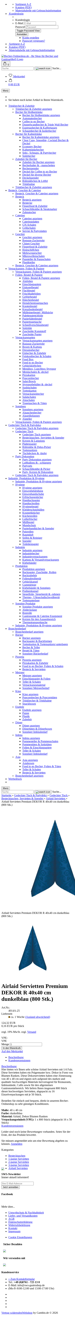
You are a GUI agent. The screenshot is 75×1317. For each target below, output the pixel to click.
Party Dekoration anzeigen (37, 459)
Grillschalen (29, 227)
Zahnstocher (29, 212)
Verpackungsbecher (33, 393)
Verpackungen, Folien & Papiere (26, 268)
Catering (20, 215)
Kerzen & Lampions (33, 440)
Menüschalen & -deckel (35, 371)
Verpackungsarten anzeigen (37, 340)
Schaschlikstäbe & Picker (36, 468)
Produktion (21, 566)
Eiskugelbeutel (30, 287)
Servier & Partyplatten (34, 231)
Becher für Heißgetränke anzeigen (41, 115)
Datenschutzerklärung (20, 1221)
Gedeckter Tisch (24, 431)
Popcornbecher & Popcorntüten (39, 697)
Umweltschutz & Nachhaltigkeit (26, 1212)
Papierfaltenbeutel (32, 318)
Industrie (20, 547)
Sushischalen (29, 387)
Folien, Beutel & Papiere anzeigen (41, 278)
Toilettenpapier (30, 544)
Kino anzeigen (30, 694)
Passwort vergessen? (33, 40)
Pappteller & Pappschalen (36, 259)
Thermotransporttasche (34, 622)
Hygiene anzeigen (32, 487)
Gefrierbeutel (29, 296)
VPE (4, 1040)
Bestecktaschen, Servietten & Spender (43, 437)
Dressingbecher (30, 350)
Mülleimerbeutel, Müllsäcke (37, 312)
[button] (14, 83)
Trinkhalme (28, 184)
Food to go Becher (32, 362)
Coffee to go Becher (33, 121)
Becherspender (30, 168)
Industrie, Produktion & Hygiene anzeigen (38, 481)
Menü (5, 90)
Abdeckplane (29, 609)
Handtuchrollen (30, 503)
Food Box (27, 359)
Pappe (25, 713)
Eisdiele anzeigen (32, 709)
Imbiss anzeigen (31, 738)
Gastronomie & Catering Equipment (42, 616)
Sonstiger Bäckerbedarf (35, 653)
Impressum (14, 1231)
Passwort (20, 26)
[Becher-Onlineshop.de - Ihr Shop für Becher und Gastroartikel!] (37, 59)
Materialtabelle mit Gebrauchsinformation (38, 10)
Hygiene (20, 484)
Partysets (27, 465)
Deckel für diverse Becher (36, 174)
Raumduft (27, 534)
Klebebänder (29, 562)
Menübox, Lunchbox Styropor (39, 368)
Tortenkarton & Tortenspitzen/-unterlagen (45, 644)
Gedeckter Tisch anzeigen (36, 434)
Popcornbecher (30, 378)
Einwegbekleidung (32, 490)
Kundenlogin (16, 13)
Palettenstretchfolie (32, 315)
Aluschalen (28, 400)
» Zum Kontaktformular (21, 1279)
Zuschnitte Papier (32, 334)
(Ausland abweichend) (37, 1016)
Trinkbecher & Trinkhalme (37, 700)
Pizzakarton (28, 375)
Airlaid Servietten (18, 1168)
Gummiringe (29, 584)
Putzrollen (27, 531)
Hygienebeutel (30, 506)
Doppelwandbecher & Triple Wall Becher (45, 124)
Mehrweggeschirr (32, 252)
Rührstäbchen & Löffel (35, 180)
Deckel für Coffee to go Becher (39, 171)
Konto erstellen (30, 37)
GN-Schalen (29, 224)
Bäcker (19, 634)
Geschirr (20, 234)
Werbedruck (15, 778)
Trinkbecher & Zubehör (21, 105)
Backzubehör (29, 575)
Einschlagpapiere (31, 284)
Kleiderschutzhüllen (33, 509)
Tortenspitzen (29, 450)
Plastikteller (28, 262)
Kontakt (12, 1228)
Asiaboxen (28, 763)
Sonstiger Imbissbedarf (34, 731)
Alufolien (27, 281)
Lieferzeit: (7, 1013)
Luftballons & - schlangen (36, 462)
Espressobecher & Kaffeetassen (39, 127)
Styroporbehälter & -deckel (37, 384)
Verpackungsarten (25, 337)
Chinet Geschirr (31, 243)
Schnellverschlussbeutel (35, 324)
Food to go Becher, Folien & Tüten (41, 766)
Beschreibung (16, 1057)
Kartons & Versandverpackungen (40, 559)
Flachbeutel (28, 290)
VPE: (4, 1037)
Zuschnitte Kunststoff (34, 331)
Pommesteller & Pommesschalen (40, 741)
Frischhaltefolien (31, 293)
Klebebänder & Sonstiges (36, 587)
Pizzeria (19, 656)
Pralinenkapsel (30, 591)
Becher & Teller (31, 647)
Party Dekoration (24, 456)
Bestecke (27, 202)
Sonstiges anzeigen (32, 409)
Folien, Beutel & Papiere (29, 274)
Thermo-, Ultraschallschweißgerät (41, 597)
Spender (26, 540)
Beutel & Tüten (30, 650)
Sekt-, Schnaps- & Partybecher (39, 152)
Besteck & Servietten (34, 669)
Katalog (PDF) (23, 7)
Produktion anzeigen (33, 569)
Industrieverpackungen (34, 556)
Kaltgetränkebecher (33, 149)
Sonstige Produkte (25, 603)
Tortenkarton (29, 390)
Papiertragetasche (32, 321)
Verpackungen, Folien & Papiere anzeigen (38, 271)
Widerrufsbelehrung (19, 1225)
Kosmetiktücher (31, 512)
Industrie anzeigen (32, 550)
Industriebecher (30, 553)
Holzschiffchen (30, 249)
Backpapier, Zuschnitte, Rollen (39, 572)
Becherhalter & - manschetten (38, 165)
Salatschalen (29, 396)
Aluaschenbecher (31, 412)
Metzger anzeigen (32, 675)
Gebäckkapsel (30, 581)
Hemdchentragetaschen (35, 303)
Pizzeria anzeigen (32, 659)
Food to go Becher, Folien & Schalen (42, 666)
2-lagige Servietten (18, 1161)
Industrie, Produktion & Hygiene (26, 478)
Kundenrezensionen (19, 1060)
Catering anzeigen (32, 218)
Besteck (19, 196)
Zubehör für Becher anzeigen (38, 162)
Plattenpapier (29, 443)
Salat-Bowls (29, 381)
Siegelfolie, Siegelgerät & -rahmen (41, 594)
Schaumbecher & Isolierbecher (39, 130)
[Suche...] (43, 68)
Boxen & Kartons (32, 346)
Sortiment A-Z (23, 4)
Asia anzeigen (30, 760)
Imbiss (18, 735)
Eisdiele (19, 706)
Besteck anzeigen (32, 199)
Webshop (27, 1312)
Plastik (26, 716)
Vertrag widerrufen (11, 1312)
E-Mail (19, 23)
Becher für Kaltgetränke (28, 134)
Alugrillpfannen (31, 415)
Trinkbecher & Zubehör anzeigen (33, 108)
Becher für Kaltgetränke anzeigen (40, 137)
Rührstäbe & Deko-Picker (36, 447)
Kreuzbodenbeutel (32, 309)
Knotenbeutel (29, 306)
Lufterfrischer (29, 519)
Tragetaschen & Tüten (34, 403)
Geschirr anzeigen (32, 237)
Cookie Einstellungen (20, 1237)
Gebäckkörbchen (31, 365)
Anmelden (16, 1143)
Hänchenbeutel (30, 299)
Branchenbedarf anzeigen (29, 631)
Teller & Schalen (31, 681)
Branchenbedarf (17, 628)
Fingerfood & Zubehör (34, 206)
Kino (18, 691)
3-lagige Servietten (18, 1165)
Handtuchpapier (31, 500)
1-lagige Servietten (18, 1158)
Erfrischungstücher (32, 497)
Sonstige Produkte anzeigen (37, 606)
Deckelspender (30, 177)
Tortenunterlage (31, 600)
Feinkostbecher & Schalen (36, 356)
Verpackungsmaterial (33, 684)
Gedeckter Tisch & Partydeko (24, 425)
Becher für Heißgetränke (29, 112)
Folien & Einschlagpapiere (37, 747)
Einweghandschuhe (33, 494)
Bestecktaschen (16, 1155)
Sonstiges (20, 406)
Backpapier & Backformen (37, 641)
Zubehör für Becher (26, 159)
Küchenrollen (29, 515)
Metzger (19, 672)
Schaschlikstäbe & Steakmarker (39, 209)
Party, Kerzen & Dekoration (37, 472)
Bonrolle (27, 612)
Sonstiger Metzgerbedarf (35, 688)
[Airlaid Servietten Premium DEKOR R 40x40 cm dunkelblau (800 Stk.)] (31, 977)
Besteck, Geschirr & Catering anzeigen (36, 193)
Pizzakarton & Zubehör (35, 663)
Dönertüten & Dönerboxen (37, 728)
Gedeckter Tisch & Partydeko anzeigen (36, 428)
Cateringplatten (30, 221)
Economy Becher (32, 146)
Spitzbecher (28, 155)
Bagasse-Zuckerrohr (33, 240)
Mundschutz (29, 525)
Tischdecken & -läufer (34, 453)
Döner (18, 722)
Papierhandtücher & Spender (38, 528)
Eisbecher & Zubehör (34, 353)
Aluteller (27, 418)
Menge (5, 1044)
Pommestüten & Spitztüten (37, 744)
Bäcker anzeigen (31, 638)
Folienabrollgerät (31, 578)
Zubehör (27, 719)
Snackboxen (29, 703)
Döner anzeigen (31, 725)
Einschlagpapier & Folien (36, 678)
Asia (17, 756)
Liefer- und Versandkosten (23, 1215)
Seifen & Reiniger (32, 537)
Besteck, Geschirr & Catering (24, 190)
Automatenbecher (32, 118)
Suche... (56, 68)
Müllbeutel (28, 522)
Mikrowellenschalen (33, 256)
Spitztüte (27, 328)
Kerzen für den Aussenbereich (39, 619)
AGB (11, 1218)
